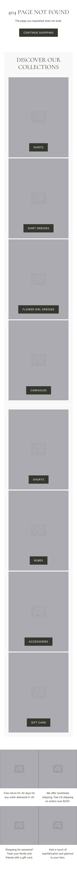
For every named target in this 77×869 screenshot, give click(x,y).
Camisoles (38, 390)
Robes (38, 560)
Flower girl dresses (38, 309)
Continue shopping (38, 32)
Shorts (38, 479)
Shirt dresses (38, 228)
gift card (38, 722)
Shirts (38, 147)
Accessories (38, 641)
